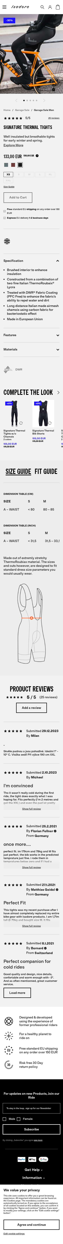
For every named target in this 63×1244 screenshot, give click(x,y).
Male (12, 1119)
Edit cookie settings (14, 1234)
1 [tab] (24, 100)
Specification (13, 261)
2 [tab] (27, 100)
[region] (31, 504)
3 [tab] (30, 100)
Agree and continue (31, 1225)
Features (10, 335)
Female (28, 1119)
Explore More (13, 145)
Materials (10, 349)
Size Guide (9, 187)
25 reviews (53, 118)
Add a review (31, 708)
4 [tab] (33, 100)
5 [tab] (36, 100)
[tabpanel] (14, 427)
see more (38, 1140)
